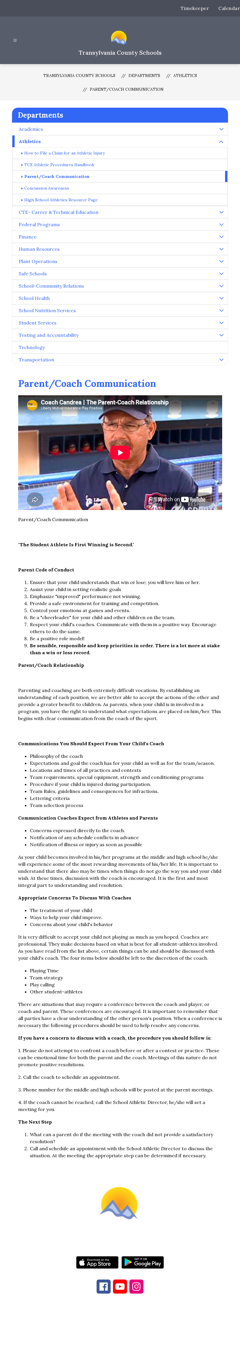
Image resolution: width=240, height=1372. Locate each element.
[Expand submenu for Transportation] (221, 359)
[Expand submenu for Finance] (221, 237)
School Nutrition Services (47, 310)
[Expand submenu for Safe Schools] (221, 273)
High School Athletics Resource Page (61, 199)
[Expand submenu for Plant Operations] (221, 261)
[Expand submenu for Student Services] (221, 323)
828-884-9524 (163, 1329)
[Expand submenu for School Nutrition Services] (221, 310)
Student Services (37, 323)
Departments (144, 75)
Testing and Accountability (48, 335)
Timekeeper (195, 8)
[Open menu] (15, 40)
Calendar (229, 8)
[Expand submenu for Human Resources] (221, 249)
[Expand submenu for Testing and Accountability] (221, 335)
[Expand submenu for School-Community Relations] (221, 286)
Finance (28, 237)
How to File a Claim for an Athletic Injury (64, 153)
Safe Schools (33, 274)
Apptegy (132, 1363)
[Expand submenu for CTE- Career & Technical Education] (221, 212)
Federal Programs (39, 224)
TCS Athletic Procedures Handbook (59, 164)
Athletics (185, 75)
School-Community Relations (51, 286)
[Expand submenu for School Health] (221, 298)
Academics (31, 129)
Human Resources (39, 249)
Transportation (36, 360)
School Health (34, 298)
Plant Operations (38, 261)
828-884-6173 (111, 1329)
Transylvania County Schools (79, 75)
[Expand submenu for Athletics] (221, 141)
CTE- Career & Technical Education (58, 212)
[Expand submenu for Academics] (221, 129)
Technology (32, 347)
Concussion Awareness (46, 188)
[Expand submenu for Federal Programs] (221, 224)
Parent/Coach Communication (127, 89)
